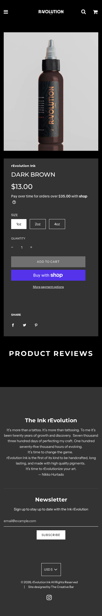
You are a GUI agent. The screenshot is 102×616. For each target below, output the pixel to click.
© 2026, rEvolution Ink (36, 582)
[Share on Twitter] (24, 324)
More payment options (48, 287)
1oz (18, 224)
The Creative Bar (62, 587)
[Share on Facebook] (12, 324)
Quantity (18, 238)
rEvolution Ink (23, 166)
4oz (57, 224)
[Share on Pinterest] (36, 324)
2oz (38, 224)
